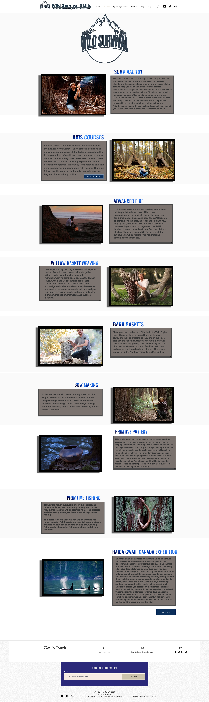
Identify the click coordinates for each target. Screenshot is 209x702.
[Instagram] (175, 6)
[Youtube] (62, 696)
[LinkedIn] (182, 652)
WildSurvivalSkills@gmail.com (145, 696)
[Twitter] (179, 652)
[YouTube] (165, 6)
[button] (157, 6)
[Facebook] (170, 6)
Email (66, 672)
